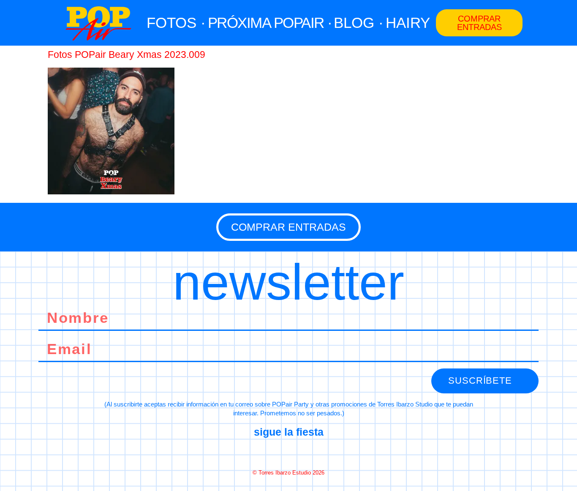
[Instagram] (288, 452)
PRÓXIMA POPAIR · (270, 22)
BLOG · (359, 22)
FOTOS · (176, 22)
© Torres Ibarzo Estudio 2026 (288, 472)
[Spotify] (318, 452)
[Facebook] (258, 452)
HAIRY (408, 22)
